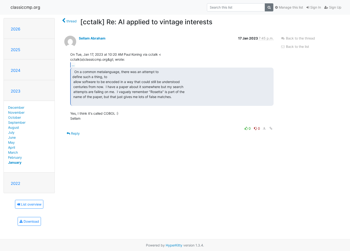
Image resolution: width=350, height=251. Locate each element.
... (73, 64)
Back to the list (297, 46)
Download (31, 221)
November (16, 112)
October (14, 117)
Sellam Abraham (92, 38)
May (11, 142)
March (13, 152)
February (15, 157)
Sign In (315, 7)
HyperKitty (174, 245)
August (13, 127)
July (11, 132)
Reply (75, 133)
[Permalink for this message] (271, 128)
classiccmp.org (25, 7)
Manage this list (290, 7)
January (14, 162)
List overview (30, 204)
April (11, 147)
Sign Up (334, 7)
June (12, 137)
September (16, 122)
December (16, 107)
